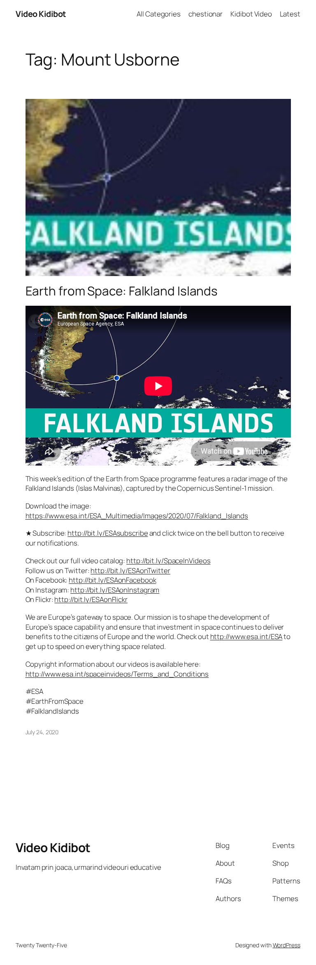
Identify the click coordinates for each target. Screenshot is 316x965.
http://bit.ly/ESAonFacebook (112, 580)
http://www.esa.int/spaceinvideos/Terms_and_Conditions (117, 674)
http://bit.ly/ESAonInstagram (114, 590)
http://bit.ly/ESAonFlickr (91, 599)
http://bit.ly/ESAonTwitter (130, 570)
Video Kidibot (41, 13)
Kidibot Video (251, 14)
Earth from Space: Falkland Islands (122, 290)
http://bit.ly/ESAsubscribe (107, 533)
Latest (290, 14)
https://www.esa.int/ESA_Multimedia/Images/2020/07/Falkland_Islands (137, 515)
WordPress (286, 945)
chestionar (205, 14)
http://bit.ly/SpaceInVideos (168, 560)
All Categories (159, 14)
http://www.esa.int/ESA (246, 636)
